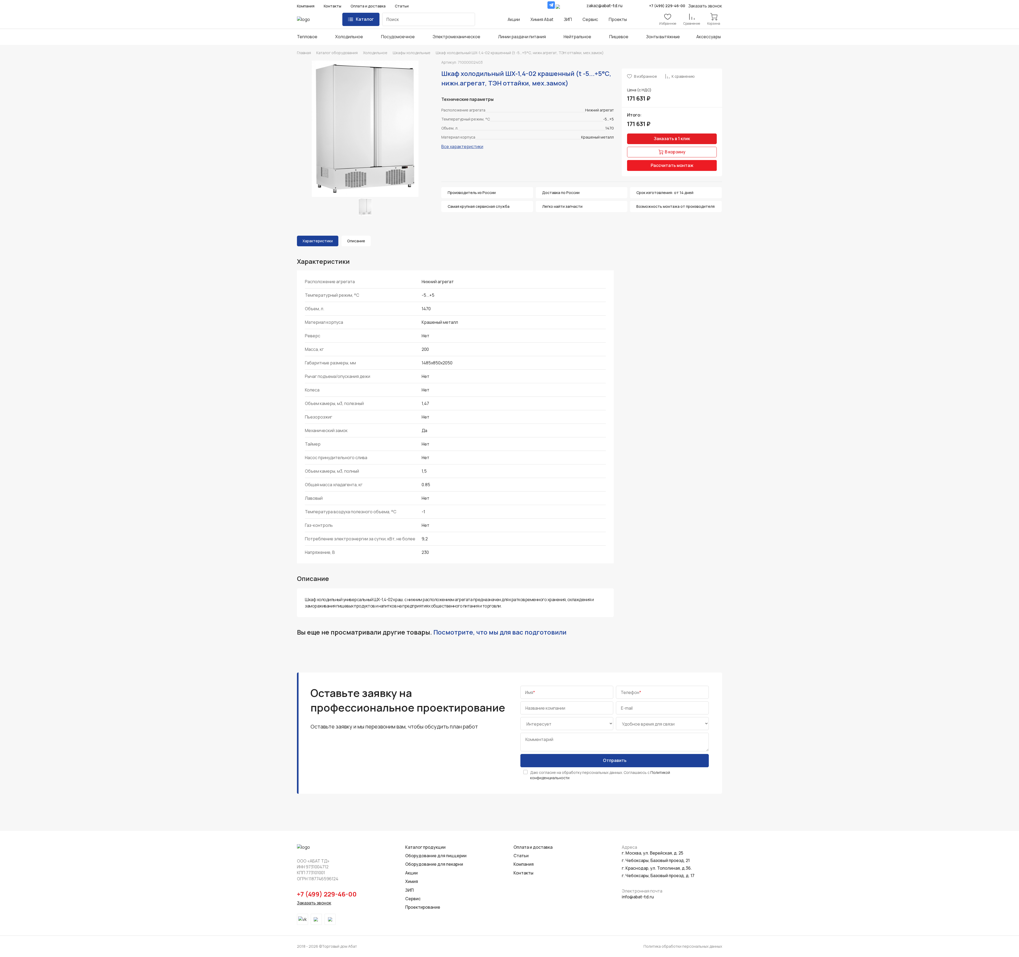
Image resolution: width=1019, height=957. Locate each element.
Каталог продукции (425, 847)
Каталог (365, 19)
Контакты (332, 5)
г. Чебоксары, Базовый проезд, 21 (656, 860)
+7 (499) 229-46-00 (667, 5)
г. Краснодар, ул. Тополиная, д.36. (657, 868)
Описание (356, 240)
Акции (514, 19)
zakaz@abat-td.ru (604, 5)
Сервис (590, 19)
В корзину (675, 152)
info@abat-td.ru (638, 897)
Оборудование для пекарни (434, 864)
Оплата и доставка (368, 5)
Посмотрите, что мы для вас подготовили (500, 632)
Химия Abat (541, 19)
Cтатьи (521, 856)
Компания (305, 5)
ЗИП (568, 19)
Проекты (618, 19)
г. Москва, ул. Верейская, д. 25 (652, 853)
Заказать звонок (314, 903)
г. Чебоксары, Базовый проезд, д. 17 (658, 875)
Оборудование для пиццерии (436, 856)
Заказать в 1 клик (672, 138)
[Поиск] (467, 19)
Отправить (615, 760)
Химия (411, 881)
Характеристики (318, 240)
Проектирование (422, 907)
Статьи (402, 5)
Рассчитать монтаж (672, 165)
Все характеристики (462, 146)
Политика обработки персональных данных (683, 946)
